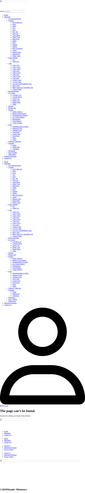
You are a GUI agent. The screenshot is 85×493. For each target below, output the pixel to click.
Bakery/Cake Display (19, 113)
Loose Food (16, 134)
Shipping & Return (10, 156)
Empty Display (17, 112)
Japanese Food (17, 128)
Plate (14, 24)
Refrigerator (16, 119)
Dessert (10, 106)
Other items (12, 154)
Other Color (16, 56)
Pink (13, 43)
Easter (14, 145)
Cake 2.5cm (16, 73)
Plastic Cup (16, 100)
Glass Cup (15, 99)
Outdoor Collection (14, 141)
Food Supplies (13, 58)
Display (10, 110)
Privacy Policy (9, 449)
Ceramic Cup (16, 95)
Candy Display (17, 123)
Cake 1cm (15, 65)
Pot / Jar (15, 32)
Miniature (7, 17)
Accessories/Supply (14, 19)
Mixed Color (16, 52)
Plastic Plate (16, 102)
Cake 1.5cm (16, 67)
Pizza (14, 138)
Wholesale (11, 151)
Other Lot (15, 61)
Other (14, 104)
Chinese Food (17, 130)
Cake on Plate (17, 89)
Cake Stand (16, 35)
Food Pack (15, 136)
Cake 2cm (15, 71)
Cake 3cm (15, 74)
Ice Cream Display (18, 117)
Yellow (14, 47)
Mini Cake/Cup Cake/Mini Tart (22, 87)
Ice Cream (11, 93)
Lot (13, 60)
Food (10, 125)
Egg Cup (15, 34)
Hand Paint (16, 54)
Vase (14, 30)
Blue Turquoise (17, 48)
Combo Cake (16, 80)
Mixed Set (15, 39)
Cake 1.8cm (16, 69)
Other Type (16, 37)
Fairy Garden (12, 153)
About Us (7, 446)
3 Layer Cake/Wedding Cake (22, 84)
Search (2, 11)
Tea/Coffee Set (17, 22)
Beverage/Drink (13, 91)
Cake (10, 63)
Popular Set (12, 108)
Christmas (15, 149)
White (14, 41)
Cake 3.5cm (16, 76)
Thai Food (15, 132)
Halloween (16, 147)
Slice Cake (15, 86)
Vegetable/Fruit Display (20, 115)
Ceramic (11, 20)
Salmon (14, 45)
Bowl (14, 26)
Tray (13, 28)
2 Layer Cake (16, 82)
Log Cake (15, 78)
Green (14, 50)
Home (6, 15)
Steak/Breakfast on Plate (20, 127)
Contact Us (8, 158)
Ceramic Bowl (17, 97)
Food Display (16, 121)
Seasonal (11, 143)
